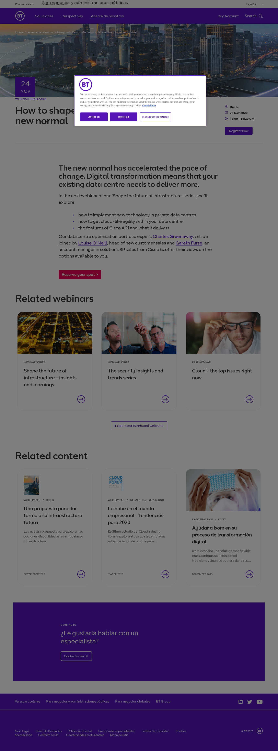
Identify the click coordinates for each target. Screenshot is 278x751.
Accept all (94, 116)
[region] (140, 100)
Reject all (123, 116)
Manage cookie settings (155, 116)
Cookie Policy (149, 105)
